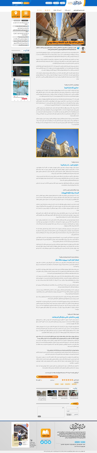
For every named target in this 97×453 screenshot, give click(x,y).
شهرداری (56, 384)
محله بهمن (74, 40)
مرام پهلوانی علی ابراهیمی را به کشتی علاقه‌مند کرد (20, 39)
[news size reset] (39, 10)
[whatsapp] (68, 380)
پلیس (62, 384)
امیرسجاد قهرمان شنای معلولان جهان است (21, 26)
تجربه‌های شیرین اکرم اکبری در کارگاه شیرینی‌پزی (21, 43)
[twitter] (70, 380)
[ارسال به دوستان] (49, 10)
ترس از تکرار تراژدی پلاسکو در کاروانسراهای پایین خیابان (73, 397)
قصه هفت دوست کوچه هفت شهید (23, 28)
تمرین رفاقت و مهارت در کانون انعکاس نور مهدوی (21, 41)
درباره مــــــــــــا (83, 442)
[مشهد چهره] (75, 3)
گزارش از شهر (76, 10)
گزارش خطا (38, 380)
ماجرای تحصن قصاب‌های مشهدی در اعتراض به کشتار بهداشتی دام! (20, 34)
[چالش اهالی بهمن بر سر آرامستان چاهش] (52, 393)
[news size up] (37, 10)
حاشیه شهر (74, 384)
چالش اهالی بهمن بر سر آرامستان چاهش (53, 397)
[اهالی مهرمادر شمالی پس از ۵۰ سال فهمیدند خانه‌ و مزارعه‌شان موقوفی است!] (41, 393)
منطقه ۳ (80, 40)
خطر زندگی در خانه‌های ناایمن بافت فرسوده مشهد (62, 397)
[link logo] (77, 426)
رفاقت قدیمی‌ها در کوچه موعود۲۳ (23, 37)
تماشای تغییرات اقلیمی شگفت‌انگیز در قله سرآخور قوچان (20, 31)
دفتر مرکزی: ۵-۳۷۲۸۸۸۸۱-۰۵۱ (79, 446)
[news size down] (40, 10)
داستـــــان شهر (81, 10)
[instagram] (49, 442)
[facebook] (62, 380)
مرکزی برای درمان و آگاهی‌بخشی (23, 45)
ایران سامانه (46, 451)
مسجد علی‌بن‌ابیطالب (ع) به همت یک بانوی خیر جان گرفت (20, 23)
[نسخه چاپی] (45, 10)
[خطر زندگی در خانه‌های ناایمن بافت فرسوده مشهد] (62, 393)
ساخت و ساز (67, 384)
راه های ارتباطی (77, 442)
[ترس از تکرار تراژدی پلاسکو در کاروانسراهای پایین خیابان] (73, 393)
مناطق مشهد (26, 3)
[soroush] (66, 380)
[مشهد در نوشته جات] (46, 433)
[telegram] (72, 380)
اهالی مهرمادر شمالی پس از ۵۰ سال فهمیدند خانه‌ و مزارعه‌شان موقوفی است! (42, 398)
